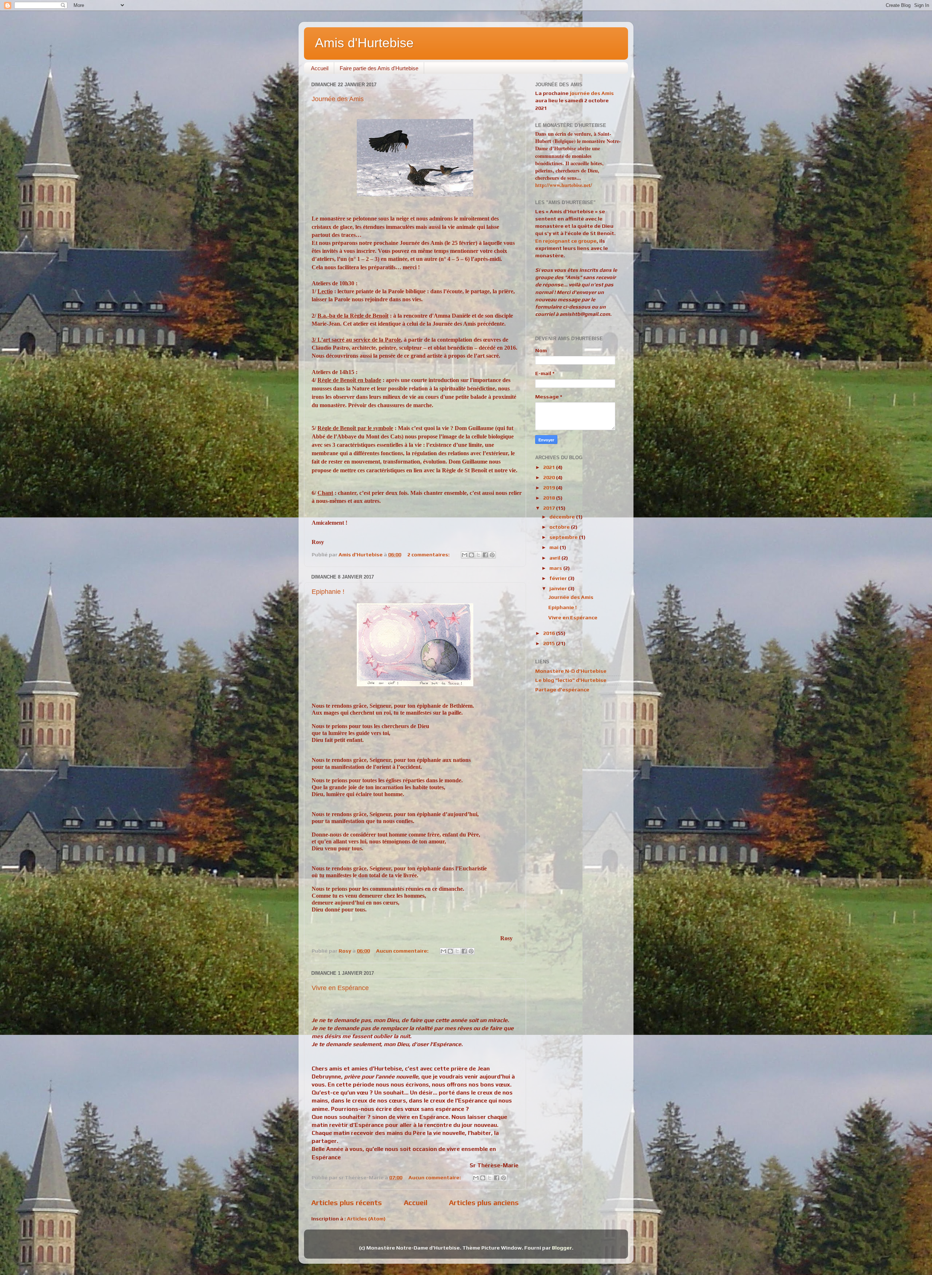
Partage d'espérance (562, 689)
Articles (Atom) (366, 1219)
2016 (549, 633)
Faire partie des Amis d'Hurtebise (379, 68)
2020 (549, 477)
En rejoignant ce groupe (566, 241)
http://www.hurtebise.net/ (563, 185)
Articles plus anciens (484, 1202)
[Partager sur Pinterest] (492, 555)
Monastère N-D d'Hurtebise (571, 671)
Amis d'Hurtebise (364, 42)
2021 (549, 467)
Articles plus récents (346, 1202)
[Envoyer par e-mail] (464, 555)
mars (556, 568)
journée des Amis (592, 93)
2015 (549, 643)
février (558, 578)
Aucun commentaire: (403, 951)
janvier (558, 588)
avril (555, 558)
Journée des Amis (338, 99)
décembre (562, 517)
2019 (549, 487)
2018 (549, 498)
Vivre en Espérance (340, 988)
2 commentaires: (429, 554)
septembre (564, 537)
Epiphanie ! (328, 591)
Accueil (319, 68)
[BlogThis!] (471, 555)
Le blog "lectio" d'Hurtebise (571, 680)
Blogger (562, 1248)
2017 (549, 508)
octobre (560, 527)
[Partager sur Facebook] (485, 555)
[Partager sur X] (478, 555)
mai (554, 547)
